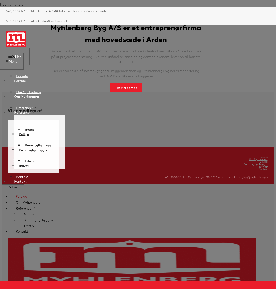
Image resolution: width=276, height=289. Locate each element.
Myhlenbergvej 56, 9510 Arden (48, 11)
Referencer (24, 107)
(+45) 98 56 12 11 (17, 11)
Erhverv (24, 165)
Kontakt (20, 181)
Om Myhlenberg (26, 96)
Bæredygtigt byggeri (33, 150)
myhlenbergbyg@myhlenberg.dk (87, 11)
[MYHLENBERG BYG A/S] (16, 45)
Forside (20, 80)
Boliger (24, 134)
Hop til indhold (12, 4)
